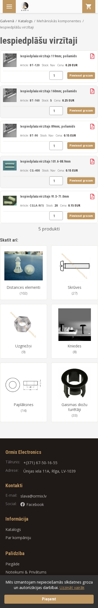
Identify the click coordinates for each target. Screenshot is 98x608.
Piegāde (12, 563)
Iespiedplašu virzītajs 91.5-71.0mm (44, 196)
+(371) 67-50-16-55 (40, 462)
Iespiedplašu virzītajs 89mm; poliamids (47, 126)
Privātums (38, 572)
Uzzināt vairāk (72, 587)
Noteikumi (14, 572)
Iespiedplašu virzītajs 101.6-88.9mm (45, 161)
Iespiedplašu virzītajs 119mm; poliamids (48, 56)
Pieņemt (49, 599)
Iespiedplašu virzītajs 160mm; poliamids (48, 91)
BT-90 (34, 135)
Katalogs (25, 20)
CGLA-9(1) (37, 205)
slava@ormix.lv (33, 496)
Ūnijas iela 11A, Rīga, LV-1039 (49, 471)
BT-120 (34, 65)
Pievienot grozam (81, 75)
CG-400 (35, 170)
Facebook (35, 504)
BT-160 (34, 100)
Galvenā (7, 20)
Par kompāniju (18, 537)
